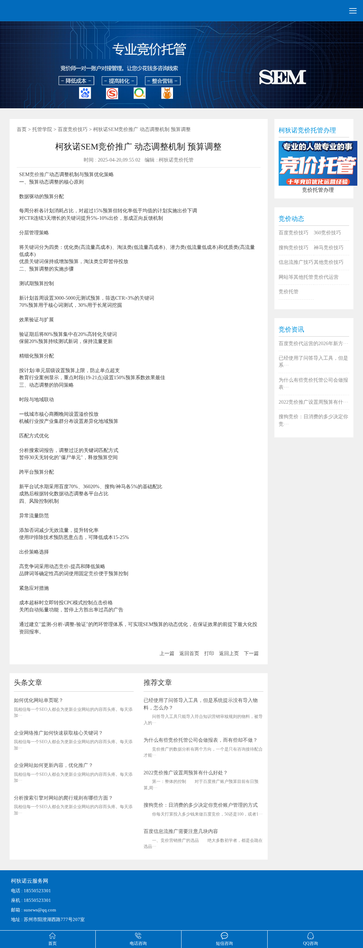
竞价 (34, 174)
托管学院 (42, 129)
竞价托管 (288, 291)
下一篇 (251, 653)
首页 (22, 129)
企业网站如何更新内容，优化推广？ (53, 765)
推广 (44, 174)
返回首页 (189, 653)
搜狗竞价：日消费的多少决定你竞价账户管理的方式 (201, 805)
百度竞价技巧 (73, 129)
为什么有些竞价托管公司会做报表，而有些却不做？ (201, 740)
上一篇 (167, 653)
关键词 (73, 218)
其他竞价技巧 (329, 262)
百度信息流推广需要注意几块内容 (181, 831)
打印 (209, 653)
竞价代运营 (326, 277)
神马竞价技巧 (329, 247)
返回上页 (229, 653)
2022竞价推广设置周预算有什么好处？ (186, 772)
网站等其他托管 (296, 277)
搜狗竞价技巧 (293, 247)
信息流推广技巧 (296, 262)
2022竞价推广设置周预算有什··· (313, 402)
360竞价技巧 (327, 232)
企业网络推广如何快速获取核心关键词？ (58, 733)
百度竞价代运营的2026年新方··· (313, 343)
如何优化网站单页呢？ (38, 700)
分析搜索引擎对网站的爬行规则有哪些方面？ (63, 798)
